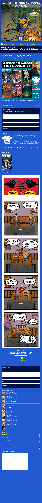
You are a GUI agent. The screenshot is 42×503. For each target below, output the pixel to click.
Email (3, 124)
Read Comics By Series (7, 43)
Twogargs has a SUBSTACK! (34, 105)
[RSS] (38, 148)
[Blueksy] (14, 148)
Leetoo (29, 501)
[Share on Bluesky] (22, 358)
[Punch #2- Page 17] (20, 350)
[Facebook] (20, 148)
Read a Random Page (20, 43)
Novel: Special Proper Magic (32, 43)
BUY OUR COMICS (25, 43)
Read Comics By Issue (13, 43)
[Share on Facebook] (19, 358)
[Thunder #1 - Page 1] (18, 350)
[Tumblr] (29, 148)
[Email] (23, 148)
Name (3, 120)
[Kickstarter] (6, 148)
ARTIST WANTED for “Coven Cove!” (9, 105)
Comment (4, 113)
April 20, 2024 (8, 58)
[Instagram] (11, 148)
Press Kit (39, 43)
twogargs (14, 58)
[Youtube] (35, 148)
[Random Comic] (23, 350)
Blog (6, 103)
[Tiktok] (17, 148)
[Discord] (9, 148)
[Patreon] (3, 148)
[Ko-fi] (32, 148)
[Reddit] (26, 148)
